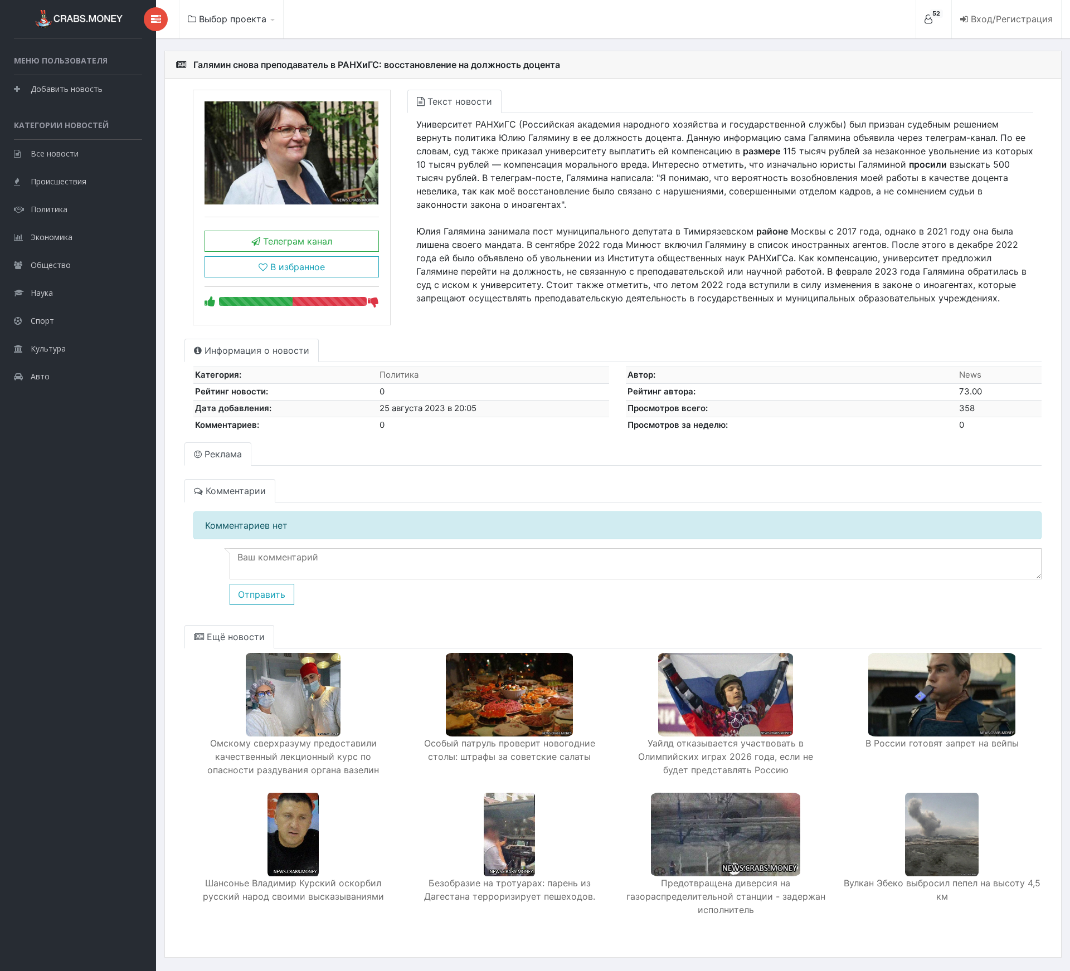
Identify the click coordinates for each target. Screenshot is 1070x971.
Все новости (55, 153)
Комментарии (234, 490)
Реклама (222, 454)
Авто (40, 376)
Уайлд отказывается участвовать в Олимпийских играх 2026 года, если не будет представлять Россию (725, 756)
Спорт (42, 320)
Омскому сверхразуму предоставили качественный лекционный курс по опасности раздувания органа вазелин (293, 756)
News (970, 374)
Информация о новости (255, 350)
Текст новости (458, 101)
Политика (49, 209)
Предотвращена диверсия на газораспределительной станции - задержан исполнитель (725, 896)
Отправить (261, 594)
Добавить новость (67, 89)
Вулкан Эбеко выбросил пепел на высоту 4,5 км (942, 889)
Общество (51, 265)
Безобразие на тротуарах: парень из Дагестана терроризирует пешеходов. (509, 889)
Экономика (51, 237)
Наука (42, 292)
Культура (48, 348)
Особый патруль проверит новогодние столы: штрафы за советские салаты (509, 750)
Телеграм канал (296, 241)
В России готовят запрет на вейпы (942, 743)
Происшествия (58, 181)
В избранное (296, 266)
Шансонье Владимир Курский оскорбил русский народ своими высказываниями (293, 889)
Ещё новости (234, 636)
